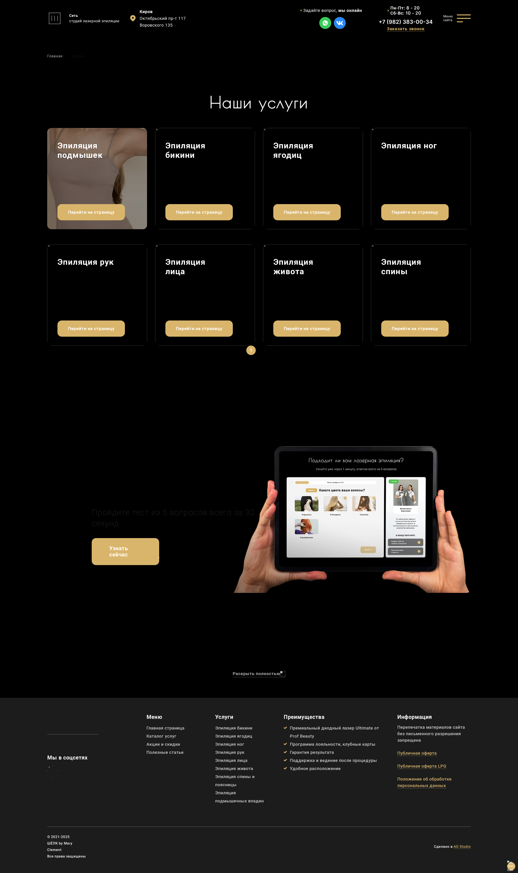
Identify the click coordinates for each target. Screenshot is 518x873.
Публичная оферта (417, 753)
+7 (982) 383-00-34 (406, 21)
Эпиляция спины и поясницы (235, 780)
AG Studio (462, 847)
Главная (55, 56)
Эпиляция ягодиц (233, 736)
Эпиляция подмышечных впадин (239, 796)
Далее (273, 350)
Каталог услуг (161, 736)
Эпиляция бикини (233, 728)
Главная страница (165, 728)
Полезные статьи (165, 752)
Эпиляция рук (230, 752)
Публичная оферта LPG (421, 766)
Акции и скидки (163, 744)
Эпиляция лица (231, 760)
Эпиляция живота (234, 768)
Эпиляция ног (229, 744)
